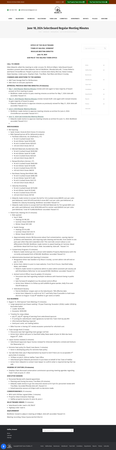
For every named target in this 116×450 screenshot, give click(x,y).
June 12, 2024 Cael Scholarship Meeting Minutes (26, 117)
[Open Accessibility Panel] (3, 446)
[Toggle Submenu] (104, 65)
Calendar (9, 435)
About (8, 433)
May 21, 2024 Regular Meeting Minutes (23, 99)
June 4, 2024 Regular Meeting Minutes (22, 109)
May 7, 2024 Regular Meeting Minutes (22, 89)
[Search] (62, 2)
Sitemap (9, 437)
